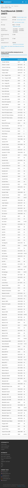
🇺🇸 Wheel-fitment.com (5, 473)
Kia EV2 (3, 226)
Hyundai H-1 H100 (6, 152)
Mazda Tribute (5, 367)
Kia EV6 (3, 237)
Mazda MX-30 (5, 351)
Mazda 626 (4, 314)
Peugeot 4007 (5, 423)
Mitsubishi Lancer (5, 402)
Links (2, 464)
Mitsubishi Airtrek (5, 378)
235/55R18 (15, 30)
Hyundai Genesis (5, 147)
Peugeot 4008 (5, 426)
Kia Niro (3, 245)
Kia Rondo (4, 264)
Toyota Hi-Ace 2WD (6, 431)
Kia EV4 (3, 232)
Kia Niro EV (4, 248)
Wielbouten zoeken (16, 26)
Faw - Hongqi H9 (5, 83)
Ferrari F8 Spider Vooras (7, 112)
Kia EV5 (3, 234)
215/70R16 (15, 28)
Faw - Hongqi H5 (5, 80)
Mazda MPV (4, 349)
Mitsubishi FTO (5, 389)
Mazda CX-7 (4, 330)
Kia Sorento (4, 266)
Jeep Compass (5, 202)
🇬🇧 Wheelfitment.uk (5, 476)
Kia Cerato (4, 221)
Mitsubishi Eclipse (5, 383)
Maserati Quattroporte (6, 295)
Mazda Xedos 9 (5, 373)
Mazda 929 (4, 317)
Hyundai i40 (4, 157)
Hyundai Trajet (5, 192)
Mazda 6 (4, 309)
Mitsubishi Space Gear (6, 418)
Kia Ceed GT (4, 218)
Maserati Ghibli (5, 285)
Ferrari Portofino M (6, 128)
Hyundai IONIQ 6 (5, 168)
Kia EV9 (3, 240)
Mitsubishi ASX (5, 381)
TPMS (2, 459)
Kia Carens (4, 210)
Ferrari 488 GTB (5, 96)
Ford (12, 6)
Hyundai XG (4, 200)
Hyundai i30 (4, 155)
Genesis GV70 (5, 141)
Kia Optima (4, 253)
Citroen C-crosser (5, 64)
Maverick (16, 6)
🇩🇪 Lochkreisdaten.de (5, 478)
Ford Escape (4, 136)
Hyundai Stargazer (6, 189)
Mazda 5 (4, 306)
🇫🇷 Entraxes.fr (4, 480)
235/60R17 (21, 28)
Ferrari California (5, 104)
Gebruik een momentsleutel (18, 44)
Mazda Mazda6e (5, 346)
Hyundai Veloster (5, 197)
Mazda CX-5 (4, 325)
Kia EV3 (3, 229)
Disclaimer (20, 486)
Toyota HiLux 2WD (6, 434)
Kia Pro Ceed (4, 256)
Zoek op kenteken (5, 447)
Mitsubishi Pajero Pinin (6, 413)
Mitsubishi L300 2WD (6, 397)
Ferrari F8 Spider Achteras (7, 109)
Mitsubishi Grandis (6, 391)
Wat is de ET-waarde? (5, 456)
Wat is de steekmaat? (5, 454)
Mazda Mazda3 (5, 338)
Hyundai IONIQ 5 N (6, 165)
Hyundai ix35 (5, 173)
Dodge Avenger (5, 70)
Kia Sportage (4, 272)
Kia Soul (3, 269)
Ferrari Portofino (5, 125)
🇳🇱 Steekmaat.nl (4, 471)
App (2, 463)
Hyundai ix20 (5, 171)
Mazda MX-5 (4, 354)
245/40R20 (15, 32)
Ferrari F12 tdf (5, 107)
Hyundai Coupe (5, 144)
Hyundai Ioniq (5, 160)
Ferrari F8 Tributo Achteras (7, 115)
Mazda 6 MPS (5, 311)
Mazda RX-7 (4, 362)
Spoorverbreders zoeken (19, 22)
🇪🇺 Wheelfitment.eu (5, 475)
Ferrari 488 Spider (6, 99)
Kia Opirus (4, 250)
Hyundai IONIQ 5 (5, 163)
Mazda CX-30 (5, 322)
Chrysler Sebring (5, 62)
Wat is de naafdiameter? (6, 458)
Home (2, 6)
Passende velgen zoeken (22, 17)
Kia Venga (4, 277)
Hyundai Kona (5, 179)
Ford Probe (4, 139)
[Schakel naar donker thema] (26, 2)
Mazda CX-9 (4, 335)
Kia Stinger (4, 274)
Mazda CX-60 (5, 327)
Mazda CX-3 (4, 319)
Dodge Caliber (5, 72)
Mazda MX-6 (4, 357)
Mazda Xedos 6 (5, 370)
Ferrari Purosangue (6, 131)
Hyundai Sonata (5, 186)
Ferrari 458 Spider (6, 93)
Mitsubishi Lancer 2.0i (6, 405)
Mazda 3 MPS (5, 301)
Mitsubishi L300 (5, 394)
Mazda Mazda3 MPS (6, 341)
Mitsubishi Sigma (5, 415)
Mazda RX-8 (4, 365)
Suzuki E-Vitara (5, 428)
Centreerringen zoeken (21, 19)
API (1, 466)
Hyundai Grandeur (6, 149)
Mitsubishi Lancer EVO (6, 407)
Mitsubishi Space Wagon (7, 421)
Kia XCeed (4, 280)
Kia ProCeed (4, 258)
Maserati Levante (5, 293)
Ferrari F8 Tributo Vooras (7, 117)
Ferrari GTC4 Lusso (6, 123)
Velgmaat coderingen (5, 461)
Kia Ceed (4, 216)
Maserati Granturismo (6, 290)
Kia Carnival (4, 213)
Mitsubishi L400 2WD (6, 399)
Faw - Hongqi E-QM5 (6, 78)
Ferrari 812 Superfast (6, 101)
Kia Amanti (4, 208)
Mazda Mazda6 (5, 343)
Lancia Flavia (4, 282)
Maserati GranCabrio (6, 288)
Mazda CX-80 (5, 333)
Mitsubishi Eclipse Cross (7, 386)
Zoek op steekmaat (5, 446)
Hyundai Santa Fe (5, 184)
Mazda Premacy (5, 359)
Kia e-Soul (4, 224)
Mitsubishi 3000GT (6, 375)
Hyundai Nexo (5, 181)
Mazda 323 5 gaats (6, 303)
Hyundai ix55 (5, 176)
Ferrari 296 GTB (5, 88)
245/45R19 (21, 30)
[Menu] (23, 2)
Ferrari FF (4, 120)
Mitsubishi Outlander (6, 410)
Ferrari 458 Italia (5, 91)
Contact (2, 449)
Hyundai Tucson (5, 194)
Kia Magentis (4, 242)
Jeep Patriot (4, 205)
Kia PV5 (3, 261)
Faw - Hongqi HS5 (6, 85)
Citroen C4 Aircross (6, 67)
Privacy (23, 486)
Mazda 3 (4, 298)
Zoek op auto (7, 6)
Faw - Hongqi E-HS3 (6, 75)
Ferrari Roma (4, 133)
